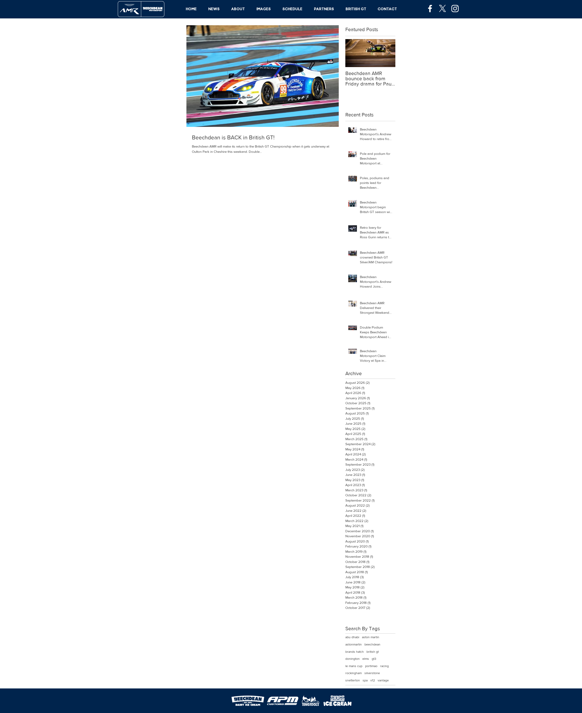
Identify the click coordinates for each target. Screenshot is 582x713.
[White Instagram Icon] (455, 8)
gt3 (374, 658)
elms (365, 658)
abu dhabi (352, 637)
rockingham (353, 673)
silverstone (372, 673)
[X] (442, 8)
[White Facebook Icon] (430, 8)
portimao (371, 666)
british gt (372, 651)
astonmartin (353, 644)
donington (352, 658)
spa (365, 680)
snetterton (352, 680)
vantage (383, 680)
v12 (372, 680)
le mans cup (353, 666)
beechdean (372, 644)
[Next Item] (388, 53)
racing (384, 666)
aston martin (370, 637)
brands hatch (354, 651)
